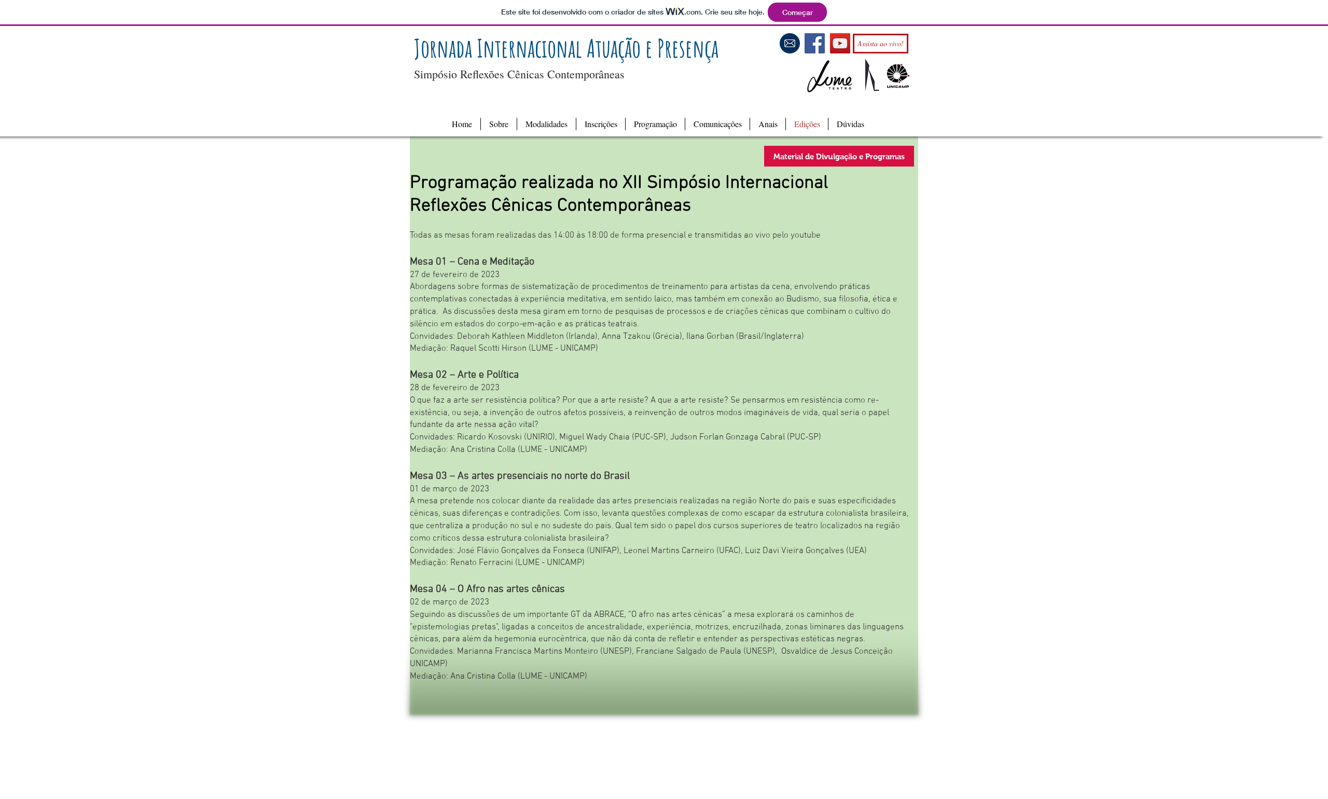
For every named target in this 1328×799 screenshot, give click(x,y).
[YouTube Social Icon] (840, 43)
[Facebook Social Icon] (815, 43)
